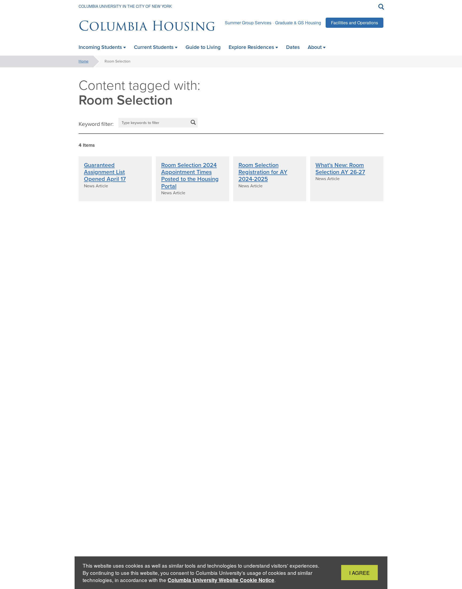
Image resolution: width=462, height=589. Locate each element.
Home (83, 61)
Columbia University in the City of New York (125, 6)
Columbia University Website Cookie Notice (221, 580)
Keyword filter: (96, 124)
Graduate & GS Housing (298, 23)
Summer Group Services (248, 23)
